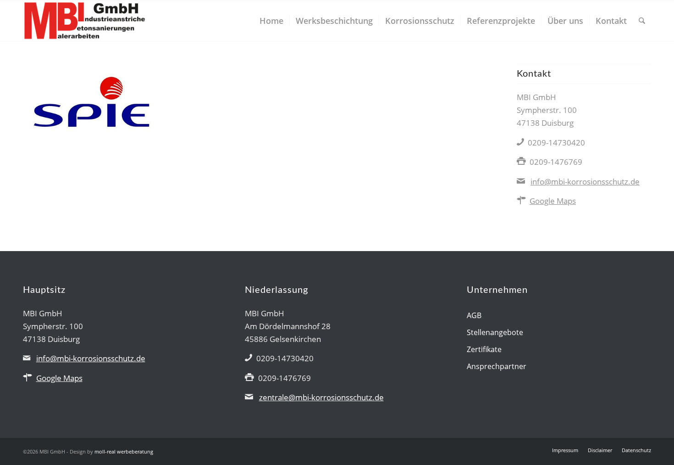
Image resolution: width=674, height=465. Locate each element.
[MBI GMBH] (84, 20)
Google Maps (553, 201)
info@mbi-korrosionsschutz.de (585, 181)
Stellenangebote (495, 332)
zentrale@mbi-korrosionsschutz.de (321, 397)
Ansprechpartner (496, 366)
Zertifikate (484, 349)
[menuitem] (271, 20)
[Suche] (642, 20)
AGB (474, 315)
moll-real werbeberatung (123, 451)
